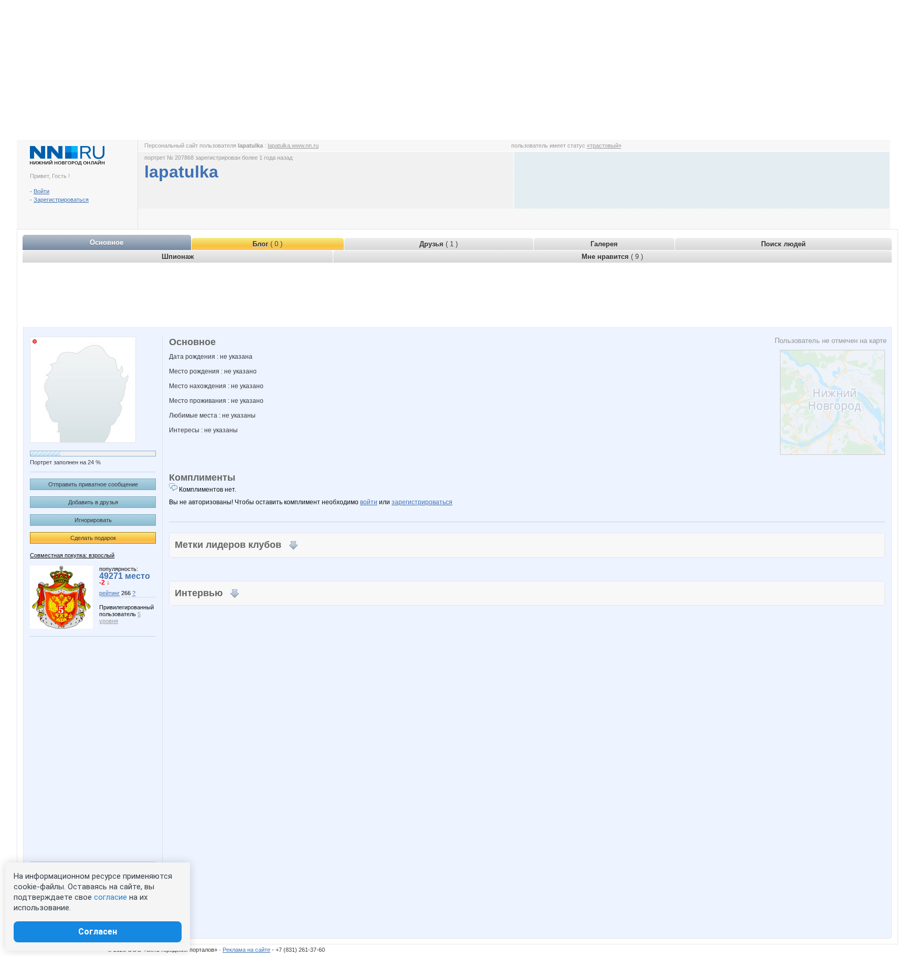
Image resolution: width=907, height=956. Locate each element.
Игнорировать (93, 520)
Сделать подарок (93, 538)
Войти (41, 191)
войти (368, 502)
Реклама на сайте (246, 950)
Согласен (97, 932)
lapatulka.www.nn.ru (293, 145)
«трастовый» (604, 145)
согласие (110, 897)
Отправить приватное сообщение (93, 484)
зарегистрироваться (422, 502)
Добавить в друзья (93, 502)
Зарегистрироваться (61, 199)
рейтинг (109, 593)
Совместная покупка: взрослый (72, 555)
